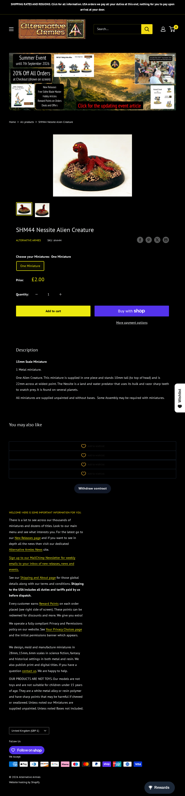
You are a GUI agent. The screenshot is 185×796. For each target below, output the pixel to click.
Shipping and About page (38, 578)
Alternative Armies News (25, 550)
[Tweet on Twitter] (157, 239)
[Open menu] (11, 29)
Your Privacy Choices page (64, 629)
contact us (29, 671)
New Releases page (28, 538)
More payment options (132, 323)
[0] (172, 29)
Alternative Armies (28, 240)
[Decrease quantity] (36, 294)
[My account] (163, 29)
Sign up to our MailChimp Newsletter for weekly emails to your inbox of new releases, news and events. (42, 563)
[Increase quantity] (60, 294)
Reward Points (49, 604)
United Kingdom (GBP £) (25, 730)
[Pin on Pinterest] (149, 239)
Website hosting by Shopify (24, 782)
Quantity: (22, 294)
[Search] (147, 29)
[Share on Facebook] (140, 239)
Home (12, 122)
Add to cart (53, 311)
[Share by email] (166, 239)
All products (27, 122)
